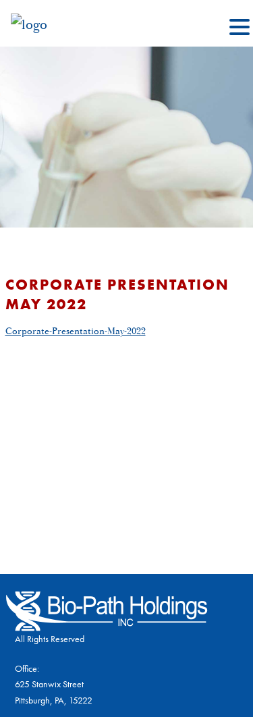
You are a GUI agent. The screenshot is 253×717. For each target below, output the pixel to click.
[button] (239, 28)
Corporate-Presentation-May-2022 (75, 331)
